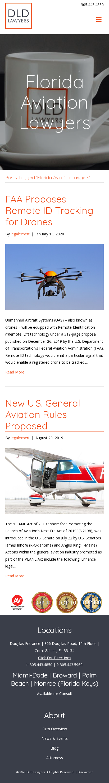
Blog (54, 748)
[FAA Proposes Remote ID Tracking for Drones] (54, 276)
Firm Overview (54, 728)
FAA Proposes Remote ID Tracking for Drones (49, 210)
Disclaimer (85, 772)
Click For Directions (54, 657)
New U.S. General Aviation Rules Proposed (42, 414)
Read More (14, 372)
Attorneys (54, 757)
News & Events (55, 738)
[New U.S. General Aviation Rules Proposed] (54, 480)
